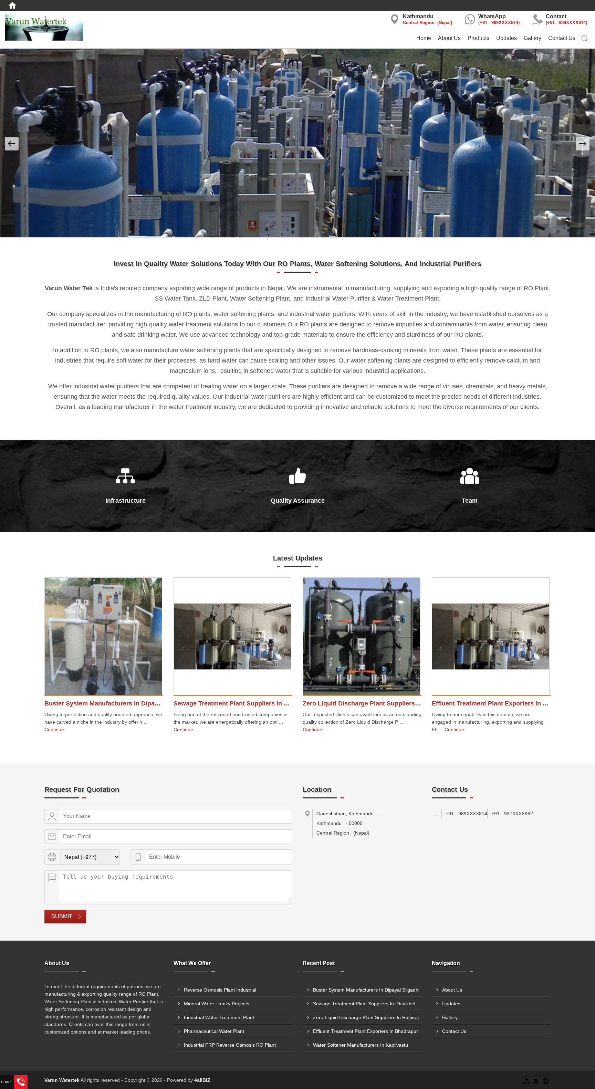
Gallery (532, 38)
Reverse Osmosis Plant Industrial (220, 990)
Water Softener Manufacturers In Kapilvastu (360, 1045)
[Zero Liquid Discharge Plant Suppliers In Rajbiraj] (361, 637)
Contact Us (561, 38)
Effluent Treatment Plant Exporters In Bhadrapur (503, 703)
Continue (54, 729)
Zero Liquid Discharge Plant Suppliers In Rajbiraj (375, 703)
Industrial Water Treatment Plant (219, 1017)
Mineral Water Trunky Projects (216, 1003)
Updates (506, 38)
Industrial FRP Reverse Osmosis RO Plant (230, 1045)
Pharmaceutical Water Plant (214, 1031)
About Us (449, 38)
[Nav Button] (12, 143)
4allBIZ (202, 1080)
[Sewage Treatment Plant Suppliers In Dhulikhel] (232, 637)
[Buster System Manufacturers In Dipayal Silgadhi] (103, 637)
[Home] (12, 5)
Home (423, 38)
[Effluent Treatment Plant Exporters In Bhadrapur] (490, 637)
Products (478, 38)
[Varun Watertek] (99, 27)
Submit (61, 916)
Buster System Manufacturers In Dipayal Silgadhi (116, 703)
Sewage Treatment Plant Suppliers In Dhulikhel (243, 703)
